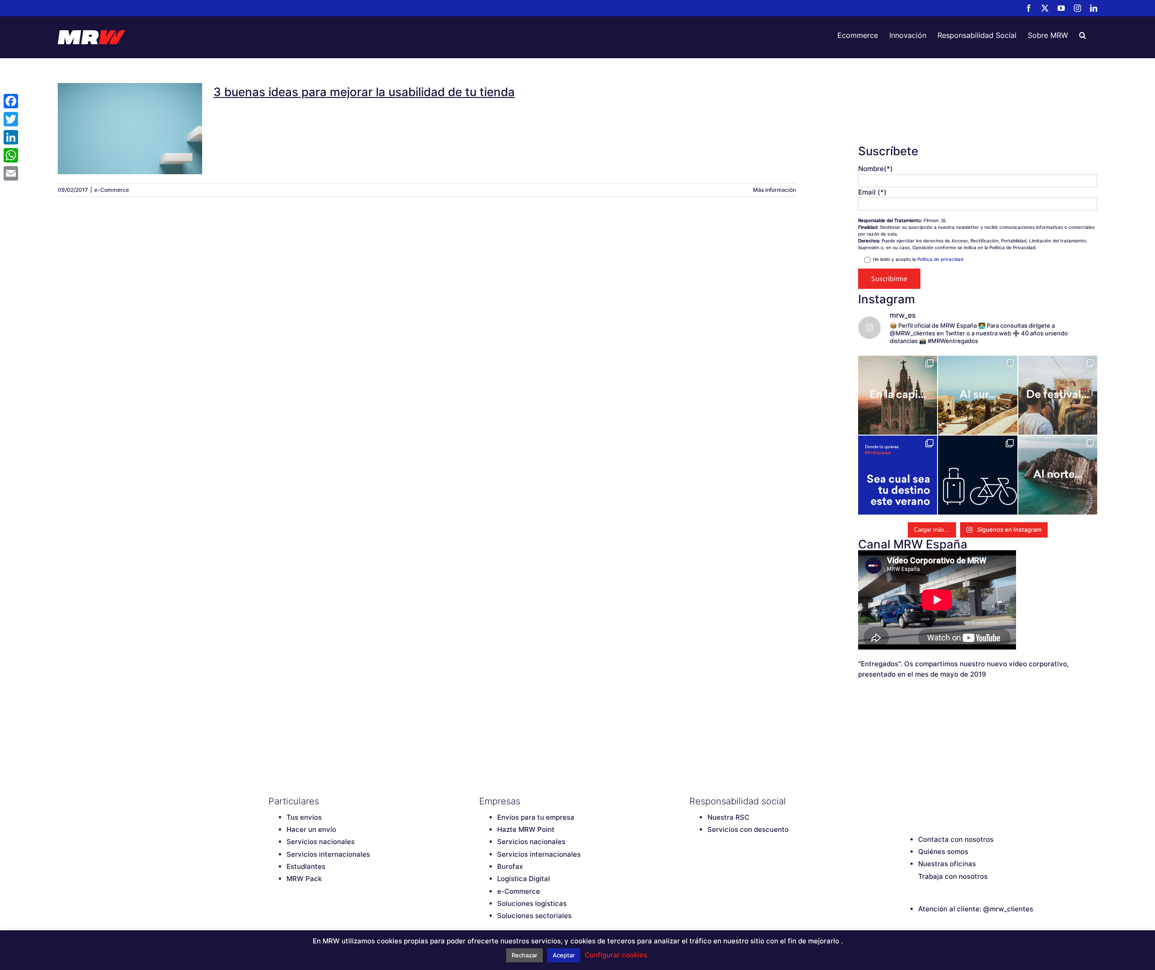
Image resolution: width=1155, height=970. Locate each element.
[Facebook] (904, 801)
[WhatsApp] (11, 155)
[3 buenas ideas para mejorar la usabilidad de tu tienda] (130, 128)
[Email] (11, 173)
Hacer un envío (311, 829)
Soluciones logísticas (532, 903)
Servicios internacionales (328, 854)
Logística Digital (523, 878)
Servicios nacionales (320, 841)
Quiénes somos (943, 851)
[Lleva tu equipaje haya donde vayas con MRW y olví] (977, 475)
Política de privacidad (940, 259)
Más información (774, 189)
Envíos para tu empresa (535, 817)
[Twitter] (920, 801)
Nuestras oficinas (947, 863)
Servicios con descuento (748, 829)
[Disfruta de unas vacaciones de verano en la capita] (897, 395)
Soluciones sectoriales (534, 915)
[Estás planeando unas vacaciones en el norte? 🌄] (1057, 475)
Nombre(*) (875, 168)
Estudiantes (305, 866)
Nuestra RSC (728, 817)
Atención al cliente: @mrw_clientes (975, 909)
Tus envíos (304, 817)
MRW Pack (304, 878)
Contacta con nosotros (955, 839)
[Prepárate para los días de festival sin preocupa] (1057, 395)
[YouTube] (936, 801)
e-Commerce (111, 189)
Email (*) (872, 192)
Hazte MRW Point (525, 829)
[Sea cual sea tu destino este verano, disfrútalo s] (897, 475)
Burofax (510, 866)
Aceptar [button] (564, 955)
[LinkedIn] (967, 801)
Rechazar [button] (524, 955)
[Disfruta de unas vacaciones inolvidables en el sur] (977, 395)
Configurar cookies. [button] (617, 955)
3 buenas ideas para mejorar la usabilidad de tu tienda (130, 117)
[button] (1082, 35)
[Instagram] (951, 801)
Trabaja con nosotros (953, 876)
